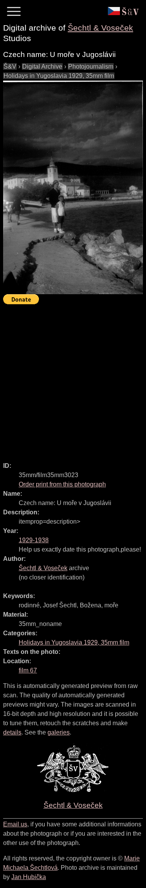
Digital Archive (42, 66)
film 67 (28, 670)
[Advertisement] (73, 379)
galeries (58, 732)
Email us (15, 824)
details (12, 732)
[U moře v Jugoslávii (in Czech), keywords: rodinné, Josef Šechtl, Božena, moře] (73, 187)
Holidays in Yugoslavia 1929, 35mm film (59, 75)
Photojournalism (90, 66)
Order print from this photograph (62, 484)
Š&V (10, 66)
